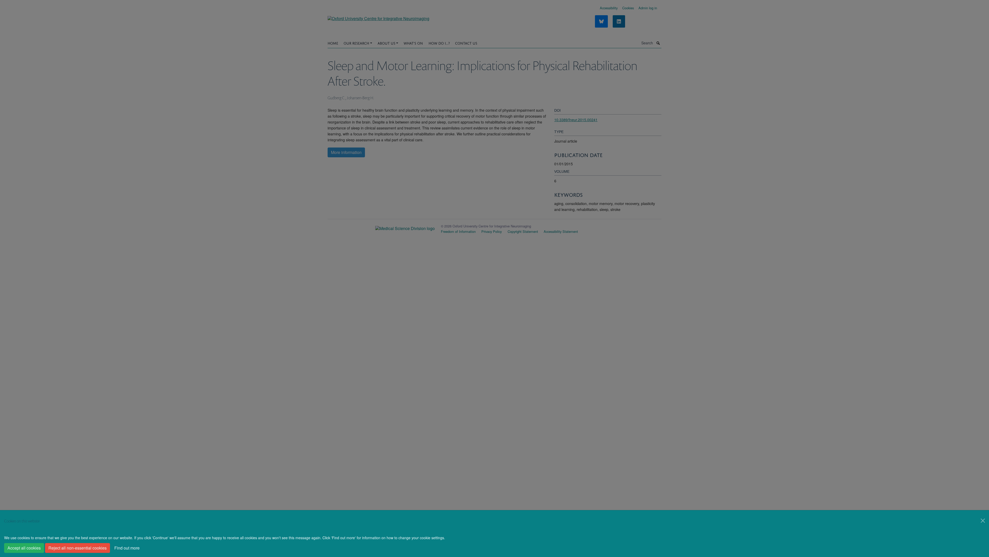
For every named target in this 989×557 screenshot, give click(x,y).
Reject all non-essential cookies (77, 548)
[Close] (983, 521)
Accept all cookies (24, 548)
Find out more (127, 548)
